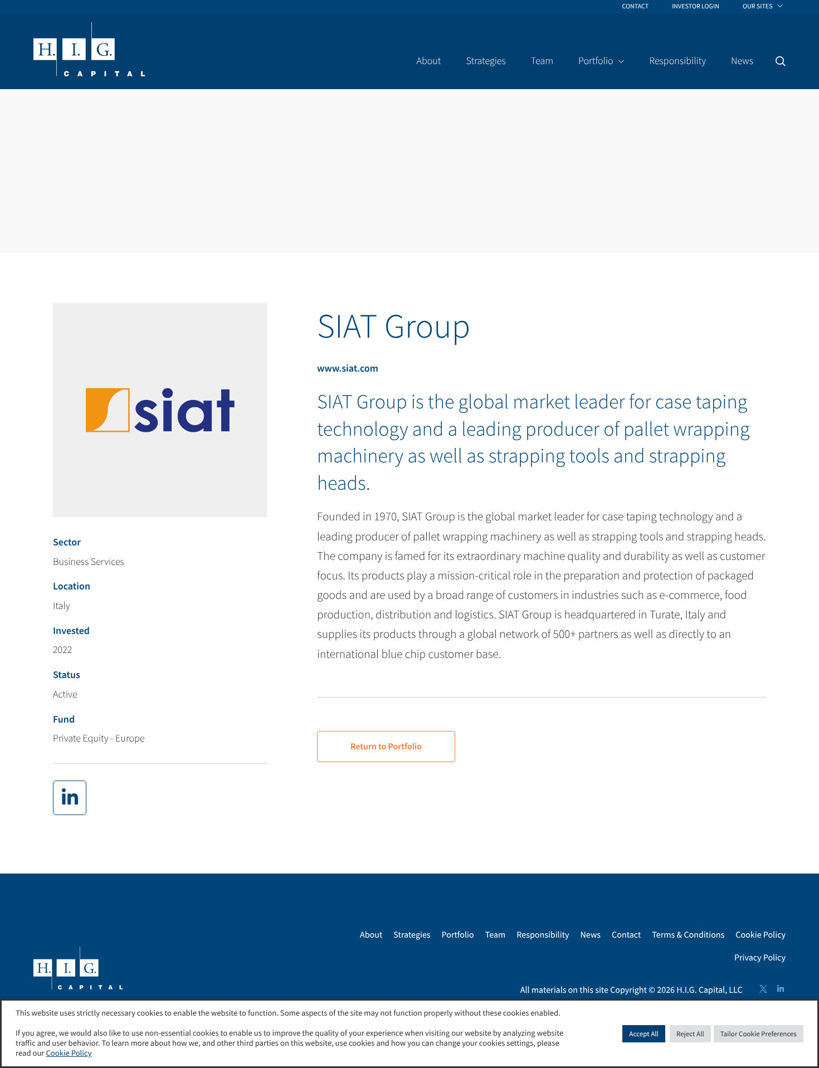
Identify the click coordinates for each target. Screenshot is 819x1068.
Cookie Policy (760, 934)
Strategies (411, 934)
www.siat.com (347, 368)
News (591, 934)
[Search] (781, 61)
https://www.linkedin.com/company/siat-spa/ (69, 798)
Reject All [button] (690, 1033)
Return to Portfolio (386, 746)
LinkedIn (781, 989)
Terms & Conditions (688, 934)
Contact (626, 934)
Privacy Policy (760, 957)
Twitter (763, 989)
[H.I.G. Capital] (89, 50)
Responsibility (542, 934)
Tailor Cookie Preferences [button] (758, 1033)
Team (495, 934)
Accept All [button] (644, 1033)
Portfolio (458, 934)
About (371, 934)
